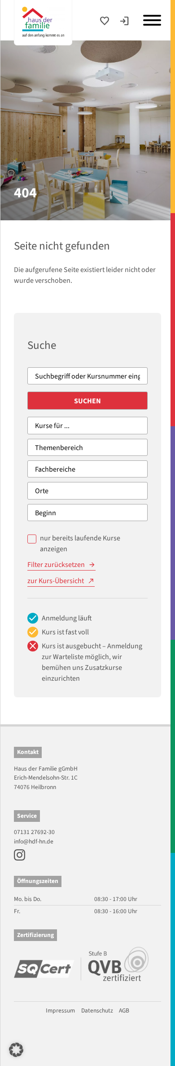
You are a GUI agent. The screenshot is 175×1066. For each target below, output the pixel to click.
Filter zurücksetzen (56, 565)
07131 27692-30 (34, 832)
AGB (124, 1010)
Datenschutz (97, 1010)
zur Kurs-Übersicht (55, 581)
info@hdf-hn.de (33, 841)
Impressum (60, 1010)
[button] (16, 1050)
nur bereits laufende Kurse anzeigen (80, 543)
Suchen (87, 401)
